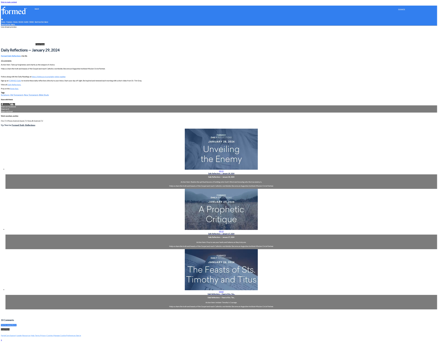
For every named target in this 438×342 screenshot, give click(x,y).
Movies (15, 22)
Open (42, 44)
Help (33, 335)
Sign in (46, 22)
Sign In (13, 24)
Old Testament (16, 95)
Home (3, 22)
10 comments (6, 61)
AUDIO (26, 22)
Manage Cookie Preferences (64, 335)
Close (37, 44)
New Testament (31, 95)
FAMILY (31, 22)
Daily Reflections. (14, 84)
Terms (37, 335)
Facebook (5, 104)
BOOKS (21, 22)
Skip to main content (9, 2)
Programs (9, 22)
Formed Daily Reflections (11, 56)
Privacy (43, 335)
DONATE (401, 9)
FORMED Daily (15, 80)
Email (13, 104)
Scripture (5, 95)
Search (37, 9)
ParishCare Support (8, 335)
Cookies (49, 335)
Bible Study (44, 95)
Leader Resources (23, 335)
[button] (2, 19)
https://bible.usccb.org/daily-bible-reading (48, 76)
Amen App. (14, 88)
